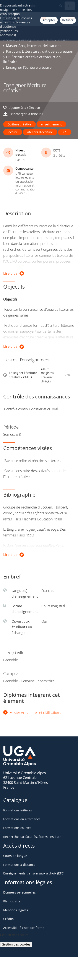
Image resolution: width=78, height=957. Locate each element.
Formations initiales (17, 810)
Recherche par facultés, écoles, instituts (32, 837)
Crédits (8, 919)
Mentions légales (15, 910)
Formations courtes (17, 828)
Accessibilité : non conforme (23, 928)
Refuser (67, 20)
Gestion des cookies (16, 944)
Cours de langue (15, 856)
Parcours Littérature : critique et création (39, 51)
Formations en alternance (22, 819)
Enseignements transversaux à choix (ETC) (33, 873)
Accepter (48, 20)
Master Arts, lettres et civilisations (33, 45)
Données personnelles (19, 892)
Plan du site (11, 901)
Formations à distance (19, 865)
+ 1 (64, 132)
